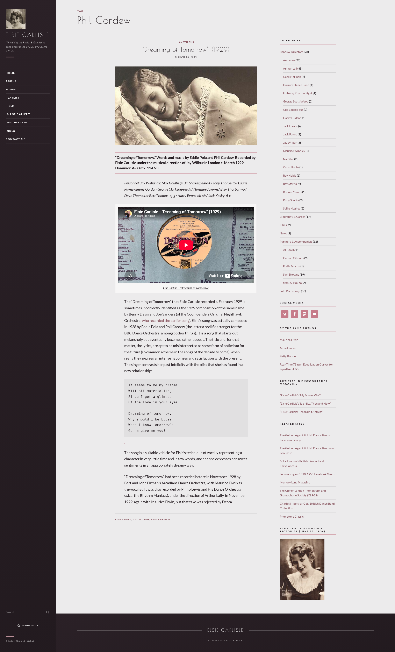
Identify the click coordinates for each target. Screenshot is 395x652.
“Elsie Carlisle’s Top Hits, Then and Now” (305, 403)
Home (10, 72)
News (283, 233)
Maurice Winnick (294, 151)
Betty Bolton (288, 356)
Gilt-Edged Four (293, 109)
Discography (17, 122)
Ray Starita (290, 183)
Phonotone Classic (292, 516)
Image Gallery (18, 114)
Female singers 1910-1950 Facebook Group (307, 474)
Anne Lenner (288, 348)
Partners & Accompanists (296, 241)
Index (10, 130)
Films (10, 106)
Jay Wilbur (186, 42)
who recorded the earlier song (165, 320)
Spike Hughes (291, 208)
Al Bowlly (289, 249)
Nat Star (288, 159)
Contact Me (15, 139)
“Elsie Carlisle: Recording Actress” (301, 411)
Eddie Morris (291, 266)
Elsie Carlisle (27, 34)
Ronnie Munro (292, 192)
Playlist (13, 97)
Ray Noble (289, 175)
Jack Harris (290, 126)
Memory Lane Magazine (295, 482)
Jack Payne (290, 134)
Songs (11, 89)
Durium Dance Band (296, 85)
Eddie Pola (123, 519)
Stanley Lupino (292, 282)
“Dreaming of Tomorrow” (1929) (186, 49)
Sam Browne (291, 274)
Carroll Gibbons (293, 258)
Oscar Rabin (291, 167)
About (11, 81)
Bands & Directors (291, 52)
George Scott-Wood (295, 101)
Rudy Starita (291, 200)
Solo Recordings (290, 291)
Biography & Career (292, 216)
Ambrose (289, 60)
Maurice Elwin (289, 339)
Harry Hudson (292, 118)
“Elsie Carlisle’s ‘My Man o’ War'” (300, 395)
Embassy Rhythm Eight (297, 93)
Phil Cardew (160, 519)
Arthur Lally (291, 68)
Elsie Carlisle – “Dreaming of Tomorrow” (186, 288)
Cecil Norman (292, 76)
